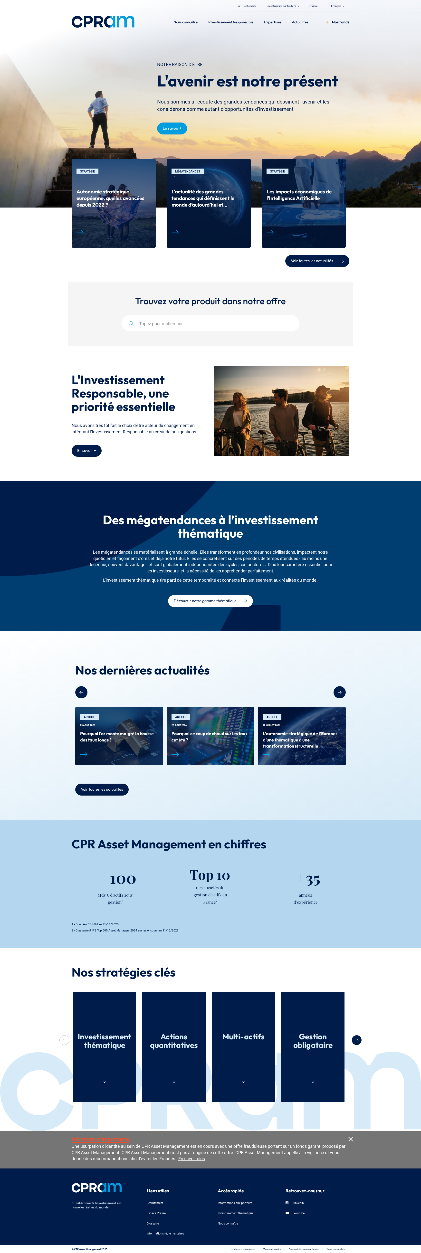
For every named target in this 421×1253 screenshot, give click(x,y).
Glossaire (153, 1223)
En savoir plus (191, 1158)
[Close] (350, 1138)
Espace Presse (156, 1213)
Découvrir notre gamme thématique (205, 600)
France (313, 5)
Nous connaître (228, 1223)
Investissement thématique (235, 1213)
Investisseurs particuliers (282, 5)
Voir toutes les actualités (312, 260)
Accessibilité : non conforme (304, 1249)
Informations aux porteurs (235, 1202)
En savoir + (172, 128)
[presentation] (357, 1040)
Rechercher (250, 5)
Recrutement (155, 1202)
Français (336, 5)
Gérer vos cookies (335, 1249)
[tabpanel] (114, 203)
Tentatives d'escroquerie (242, 1249)
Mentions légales (272, 1249)
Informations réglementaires (165, 1233)
